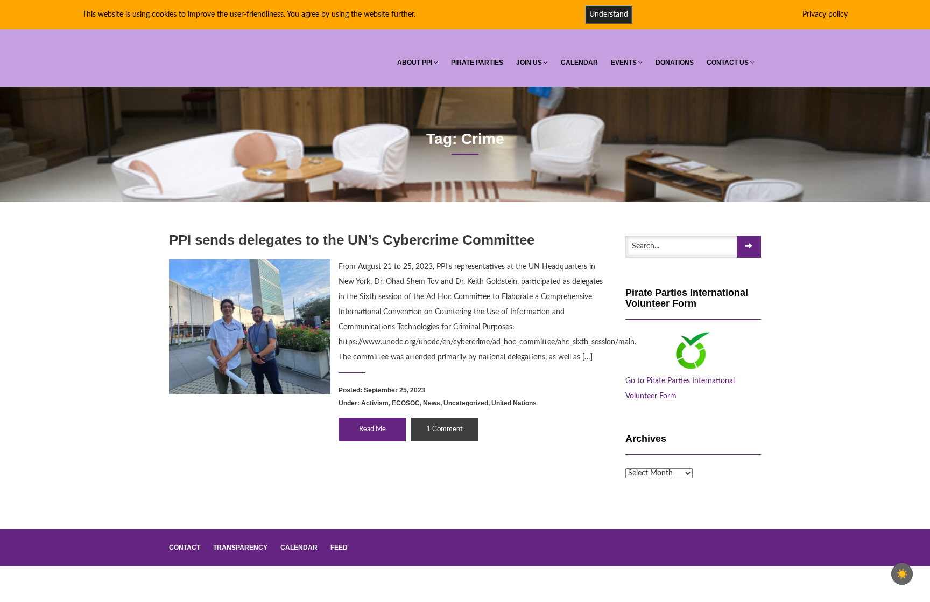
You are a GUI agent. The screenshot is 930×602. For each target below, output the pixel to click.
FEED (339, 547)
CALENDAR (579, 62)
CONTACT (184, 547)
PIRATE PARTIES (477, 62)
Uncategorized (465, 403)
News (431, 403)
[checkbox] (902, 574)
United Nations (514, 403)
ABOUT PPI (415, 62)
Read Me (372, 429)
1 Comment (444, 429)
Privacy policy (825, 14)
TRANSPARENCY (240, 547)
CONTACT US (728, 62)
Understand (608, 14)
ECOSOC (406, 403)
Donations (675, 62)
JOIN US (530, 62)
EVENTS (624, 62)
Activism (375, 403)
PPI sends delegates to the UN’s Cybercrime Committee (351, 240)
